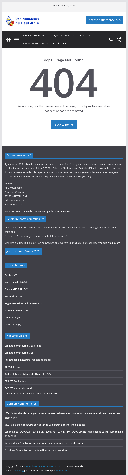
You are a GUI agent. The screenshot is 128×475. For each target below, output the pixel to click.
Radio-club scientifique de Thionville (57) (28, 374)
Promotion (11, 296)
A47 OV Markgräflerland (18, 388)
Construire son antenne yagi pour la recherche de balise (53, 424)
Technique (10, 317)
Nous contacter (33, 43)
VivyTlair (9, 424)
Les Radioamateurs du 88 (19, 352)
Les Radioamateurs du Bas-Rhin (23, 345)
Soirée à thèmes (14, 310)
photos (85, 35)
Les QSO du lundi (60, 35)
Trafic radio (11, 324)
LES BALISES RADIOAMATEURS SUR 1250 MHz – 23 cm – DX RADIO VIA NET (46, 431)
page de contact (63, 211)
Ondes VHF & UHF (15, 289)
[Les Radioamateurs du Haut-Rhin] (9, 39)
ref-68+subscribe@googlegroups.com (100, 242)
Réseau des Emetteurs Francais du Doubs (28, 359)
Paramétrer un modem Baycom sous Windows (42, 450)
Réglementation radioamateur (22, 303)
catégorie (59, 43)
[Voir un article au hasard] (119, 39)
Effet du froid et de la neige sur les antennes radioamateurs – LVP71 (43, 413)
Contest (9, 275)
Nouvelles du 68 (14, 282)
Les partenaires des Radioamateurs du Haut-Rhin (31, 393)
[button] (42, 35)
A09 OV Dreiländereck (17, 381)
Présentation (32, 35)
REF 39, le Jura (12, 367)
